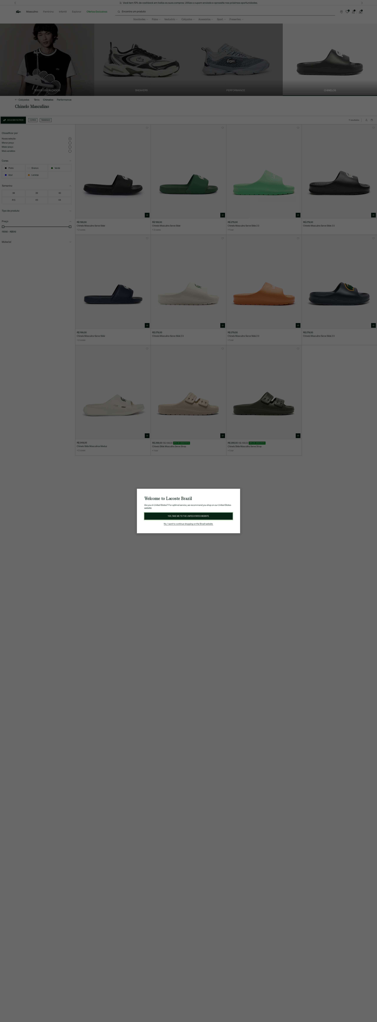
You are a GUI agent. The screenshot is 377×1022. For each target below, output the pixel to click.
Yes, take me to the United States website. (188, 516)
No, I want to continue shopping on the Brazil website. (188, 524)
